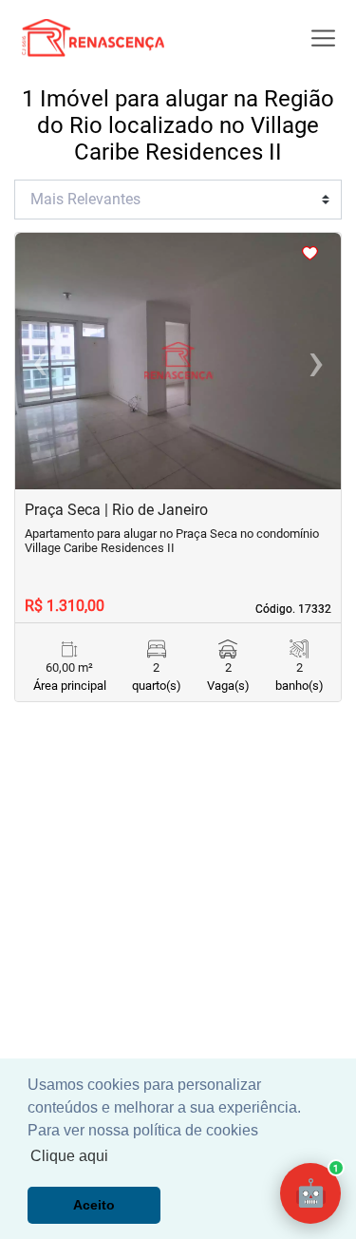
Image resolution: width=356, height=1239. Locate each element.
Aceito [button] (94, 1204)
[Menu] (323, 38)
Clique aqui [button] (69, 1156)
